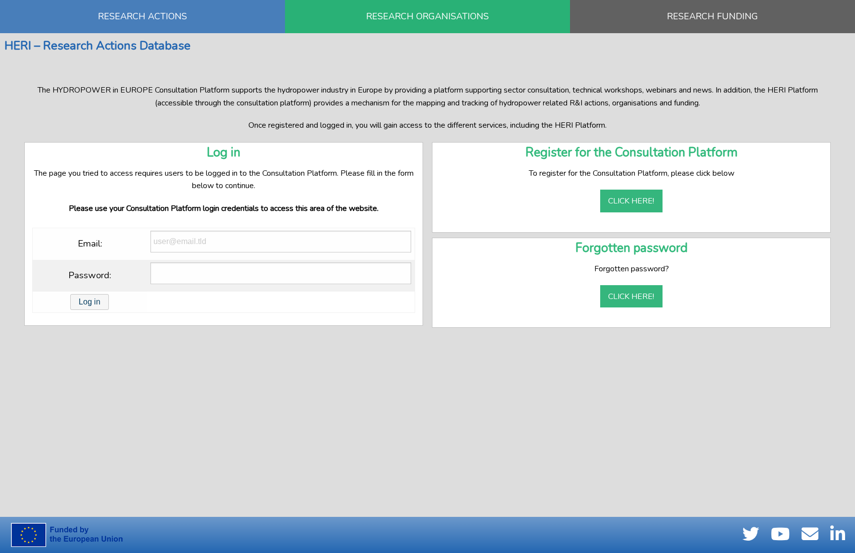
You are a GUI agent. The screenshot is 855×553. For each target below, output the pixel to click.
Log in (89, 302)
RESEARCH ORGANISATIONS (427, 16)
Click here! (631, 201)
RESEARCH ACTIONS (142, 16)
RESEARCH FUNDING (712, 16)
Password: (89, 275)
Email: (90, 243)
